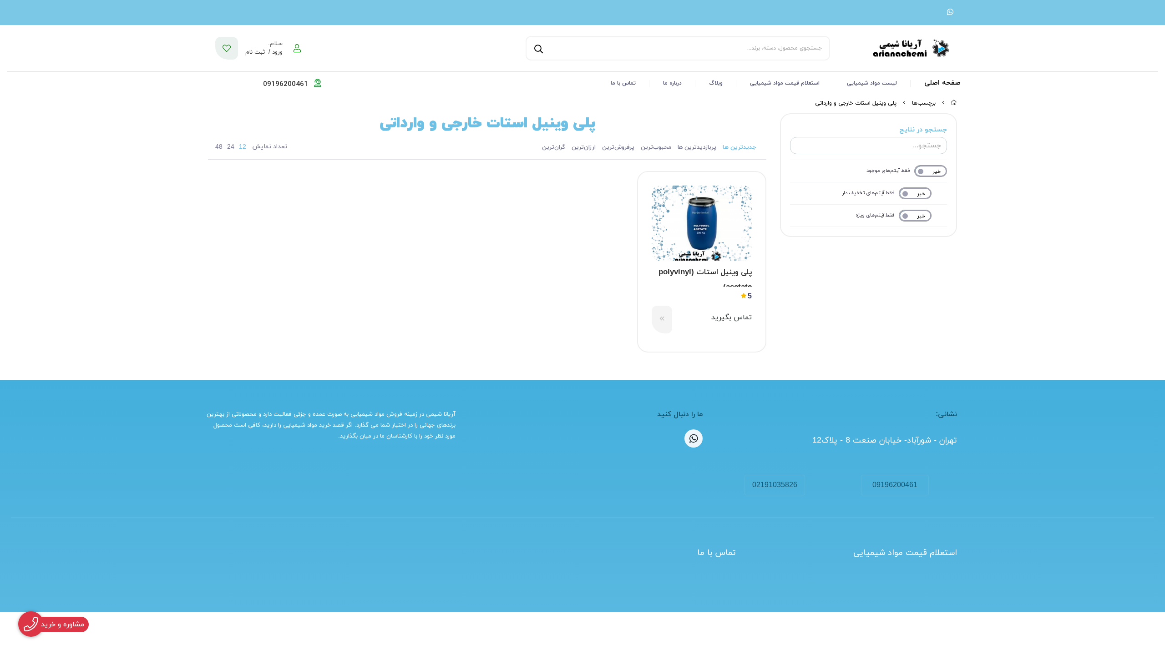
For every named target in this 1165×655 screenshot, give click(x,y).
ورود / (275, 52)
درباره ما (672, 83)
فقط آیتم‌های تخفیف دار (868, 192)
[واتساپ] (950, 13)
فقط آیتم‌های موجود (888, 170)
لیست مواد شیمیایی (872, 83)
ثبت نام (255, 52)
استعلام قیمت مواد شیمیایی (785, 83)
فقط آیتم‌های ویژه (875, 215)
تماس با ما (623, 83)
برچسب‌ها (924, 103)
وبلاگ (716, 83)
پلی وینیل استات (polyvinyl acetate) (705, 277)
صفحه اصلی (942, 83)
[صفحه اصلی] (954, 103)
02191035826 (774, 485)
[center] (537, 48)
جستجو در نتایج (923, 130)
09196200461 (894, 485)
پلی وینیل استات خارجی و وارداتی (856, 103)
